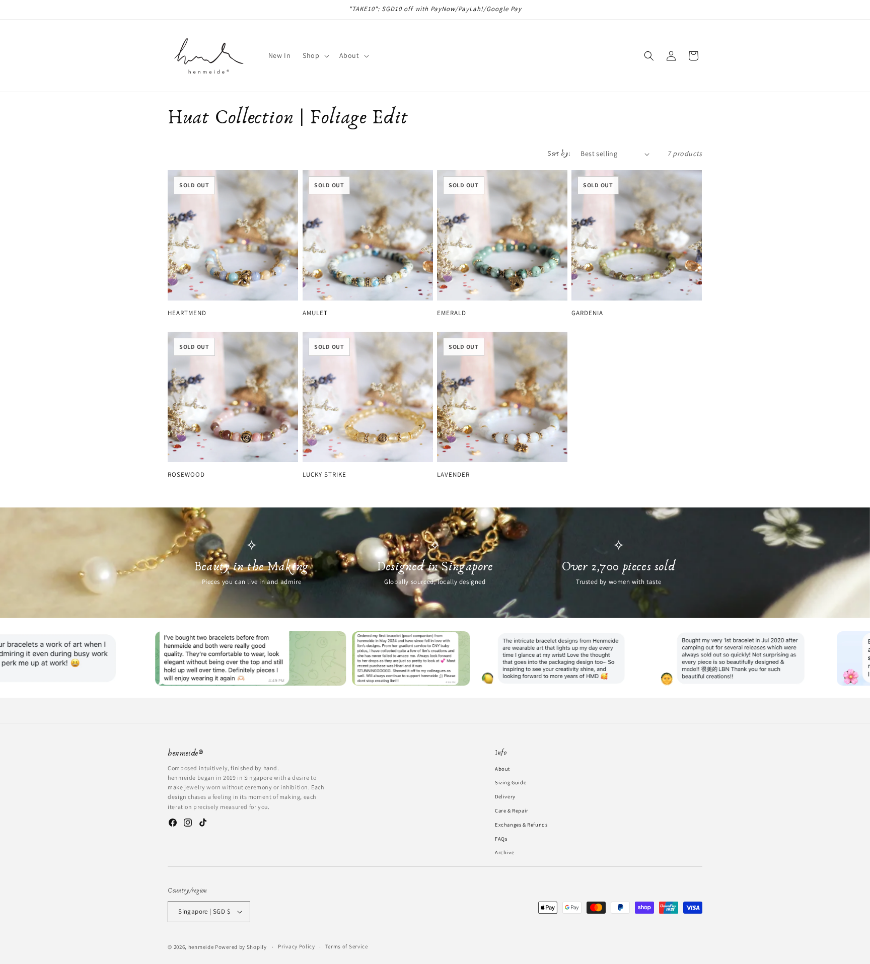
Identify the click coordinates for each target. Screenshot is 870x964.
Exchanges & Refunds (521, 824)
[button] (315, 55)
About (502, 768)
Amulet (315, 313)
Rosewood (186, 475)
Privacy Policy (296, 946)
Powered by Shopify (241, 946)
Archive (504, 852)
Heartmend (187, 313)
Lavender (453, 475)
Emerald (451, 313)
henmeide (201, 946)
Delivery (505, 796)
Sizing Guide (510, 782)
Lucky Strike (324, 475)
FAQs (501, 838)
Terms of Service (346, 946)
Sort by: (558, 153)
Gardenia (587, 313)
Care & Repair (512, 810)
